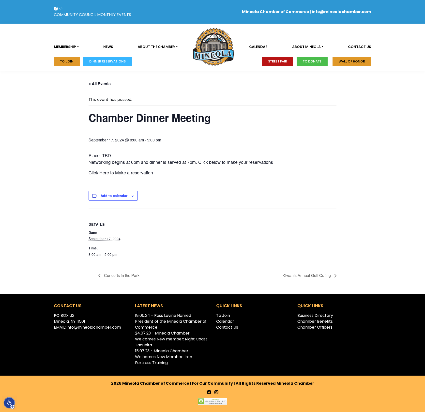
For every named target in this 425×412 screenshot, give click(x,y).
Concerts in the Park (121, 275)
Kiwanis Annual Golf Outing (307, 275)
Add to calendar (114, 195)
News (108, 46)
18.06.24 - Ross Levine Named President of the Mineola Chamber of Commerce (171, 321)
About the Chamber (156, 46)
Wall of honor (352, 61)
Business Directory (315, 315)
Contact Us (227, 327)
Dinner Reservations (107, 61)
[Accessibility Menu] (9, 403)
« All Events (100, 83)
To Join (67, 61)
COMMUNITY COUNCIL (75, 14)
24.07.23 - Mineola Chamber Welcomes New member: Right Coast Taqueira (171, 339)
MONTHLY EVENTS (114, 14)
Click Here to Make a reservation (121, 172)
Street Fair (277, 61)
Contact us (359, 46)
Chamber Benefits (315, 321)
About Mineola (306, 46)
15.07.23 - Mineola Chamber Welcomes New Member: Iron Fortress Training (163, 357)
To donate (312, 61)
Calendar (258, 46)
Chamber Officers (315, 327)
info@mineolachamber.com (341, 12)
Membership (65, 46)
